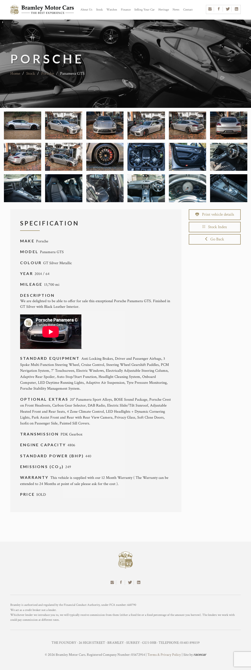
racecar (200, 654)
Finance (126, 10)
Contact (188, 10)
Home (15, 73)
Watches (111, 10)
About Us (86, 10)
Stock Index (216, 227)
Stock (99, 10)
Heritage (163, 10)
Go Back (215, 239)
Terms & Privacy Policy (164, 654)
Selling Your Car (144, 10)
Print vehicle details (216, 214)
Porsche (47, 73)
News (176, 10)
